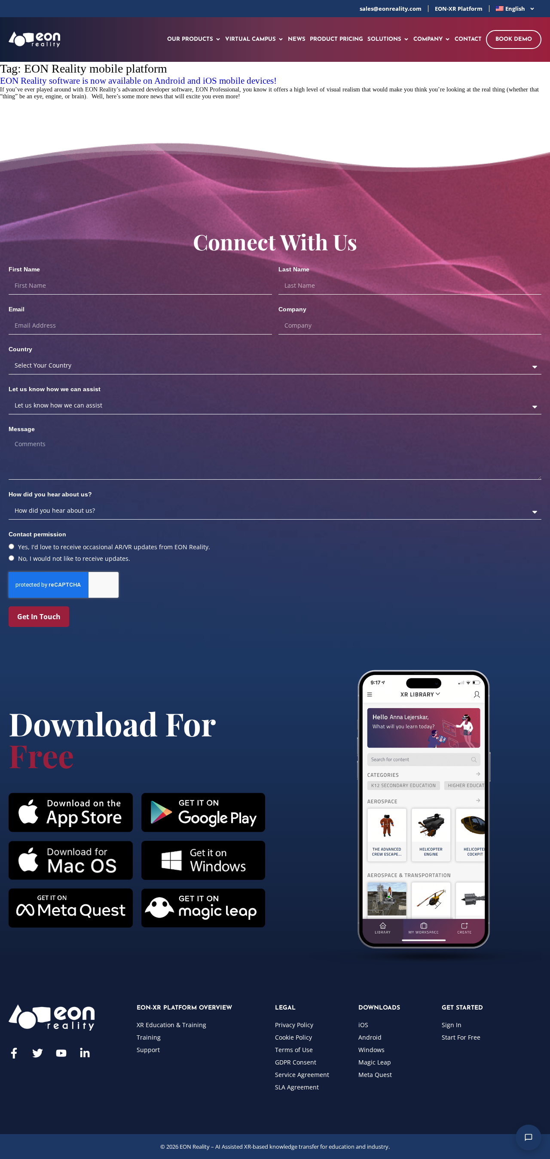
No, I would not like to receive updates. (74, 558)
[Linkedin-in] (84, 1053)
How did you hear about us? (50, 494)
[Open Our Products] (218, 39)
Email (16, 309)
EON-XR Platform (459, 8)
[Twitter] (37, 1053)
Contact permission (37, 534)
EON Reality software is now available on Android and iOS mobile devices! (138, 81)
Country (20, 349)
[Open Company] (447, 39)
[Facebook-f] (14, 1053)
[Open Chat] (528, 1137)
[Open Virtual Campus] (281, 39)
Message (22, 429)
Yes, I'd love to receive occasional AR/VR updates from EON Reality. (114, 547)
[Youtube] (61, 1053)
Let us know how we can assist (55, 389)
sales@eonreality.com (391, 8)
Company (292, 309)
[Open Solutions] (406, 39)
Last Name (293, 269)
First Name (24, 269)
